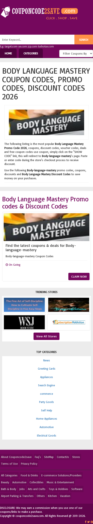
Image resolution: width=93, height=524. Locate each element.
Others (41, 496)
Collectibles (36, 482)
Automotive (47, 427)
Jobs (22, 489)
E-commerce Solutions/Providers (61, 475)
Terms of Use (9, 463)
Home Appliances (46, 418)
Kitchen (52, 496)
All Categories (9, 475)
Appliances (46, 377)
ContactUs (63, 457)
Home (8, 53)
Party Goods (46, 402)
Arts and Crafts (36, 489)
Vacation (65, 496)
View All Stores (46, 336)
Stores (76, 457)
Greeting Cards (46, 368)
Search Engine (46, 385)
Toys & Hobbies (58, 489)
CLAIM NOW (79, 276)
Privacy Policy (29, 463)
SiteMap (49, 457)
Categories (31, 53)
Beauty (5, 482)
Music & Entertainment (60, 482)
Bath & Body (8, 489)
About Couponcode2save (16, 457)
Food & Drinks (29, 475)
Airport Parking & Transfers (17, 496)
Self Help (46, 410)
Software (76, 489)
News (46, 360)
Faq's (38, 457)
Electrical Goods (46, 435)
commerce (46, 393)
